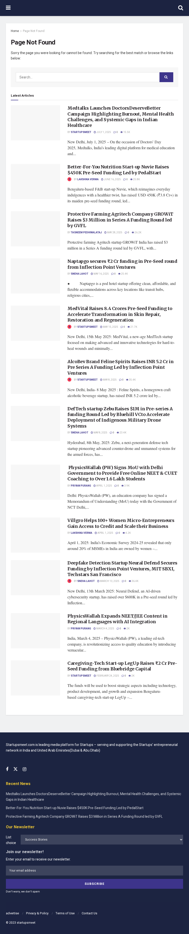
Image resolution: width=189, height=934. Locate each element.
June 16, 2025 (112, 179)
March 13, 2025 (109, 581)
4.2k (128, 533)
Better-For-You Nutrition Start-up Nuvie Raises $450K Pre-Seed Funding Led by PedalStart (118, 169)
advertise (12, 913)
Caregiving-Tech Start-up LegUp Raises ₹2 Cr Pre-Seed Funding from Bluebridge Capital (122, 666)
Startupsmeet (81, 132)
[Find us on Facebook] (7, 769)
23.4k (122, 432)
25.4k (124, 274)
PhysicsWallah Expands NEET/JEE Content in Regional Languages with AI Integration (117, 618)
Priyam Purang (81, 486)
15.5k (126, 132)
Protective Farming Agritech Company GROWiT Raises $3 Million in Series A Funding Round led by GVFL (120, 219)
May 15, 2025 (110, 327)
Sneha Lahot (79, 274)
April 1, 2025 (104, 486)
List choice (11, 840)
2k (127, 628)
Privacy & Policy (37, 913)
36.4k (134, 581)
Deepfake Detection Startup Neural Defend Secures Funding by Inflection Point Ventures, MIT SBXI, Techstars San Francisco (122, 568)
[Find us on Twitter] (15, 769)
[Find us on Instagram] (24, 769)
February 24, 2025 (107, 676)
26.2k (137, 232)
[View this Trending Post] (69, 179)
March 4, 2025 (105, 628)
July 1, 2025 (103, 132)
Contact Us (89, 913)
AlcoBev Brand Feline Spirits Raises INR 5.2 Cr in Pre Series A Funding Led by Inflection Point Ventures (120, 367)
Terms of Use (65, 913)
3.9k (126, 486)
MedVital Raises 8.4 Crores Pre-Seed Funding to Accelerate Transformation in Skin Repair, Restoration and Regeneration (119, 314)
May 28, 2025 (114, 232)
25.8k (136, 179)
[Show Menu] (8, 8)
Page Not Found (34, 31)
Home (15, 31)
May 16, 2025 (101, 274)
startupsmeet (26, 922)
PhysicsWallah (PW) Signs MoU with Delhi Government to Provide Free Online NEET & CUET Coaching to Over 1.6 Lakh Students (122, 473)
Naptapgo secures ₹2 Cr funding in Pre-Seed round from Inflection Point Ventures (122, 264)
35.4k (132, 380)
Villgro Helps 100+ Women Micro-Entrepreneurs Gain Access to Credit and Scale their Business (120, 523)
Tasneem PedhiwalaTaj (86, 232)
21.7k (133, 327)
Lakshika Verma (88, 179)
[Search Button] (180, 8)
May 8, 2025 (109, 380)
